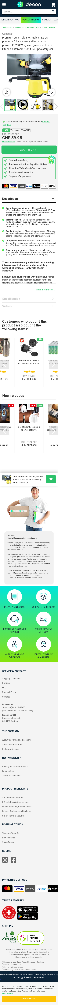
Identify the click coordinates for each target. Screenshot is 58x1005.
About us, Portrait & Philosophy (16, 740)
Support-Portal (9, 692)
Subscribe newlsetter (12, 744)
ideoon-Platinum (10, 20)
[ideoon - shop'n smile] (29, 4)
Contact (6, 697)
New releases (8, 838)
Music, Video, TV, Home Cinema (17, 806)
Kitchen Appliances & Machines (16, 811)
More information (44, 290)
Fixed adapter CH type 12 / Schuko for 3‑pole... (29, 362)
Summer (46, 20)
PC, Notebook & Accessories (15, 802)
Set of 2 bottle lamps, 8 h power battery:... (29, 428)
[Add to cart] (51, 479)
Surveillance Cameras (12, 797)
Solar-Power (8, 842)
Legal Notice (8, 771)
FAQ (4, 687)
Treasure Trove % (10, 833)
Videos (7, 306)
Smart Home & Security (13, 816)
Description (10, 198)
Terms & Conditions (11, 775)
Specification (11, 299)
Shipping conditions (11, 678)
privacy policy (7, 993)
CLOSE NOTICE (29, 999)
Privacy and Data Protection (15, 766)
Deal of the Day (30, 20)
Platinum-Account (10, 749)
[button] (56, 106)
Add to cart (29, 149)
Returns (6, 683)
